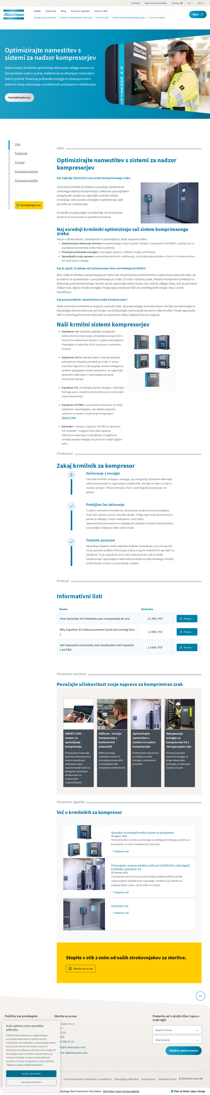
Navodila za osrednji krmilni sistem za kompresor (142, 832)
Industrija (51, 10)
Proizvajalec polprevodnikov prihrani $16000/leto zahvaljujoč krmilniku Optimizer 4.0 (150, 867)
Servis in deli (100, 10)
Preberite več (121, 851)
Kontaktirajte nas (19, 97)
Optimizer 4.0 (119, 906)
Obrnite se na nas (83, 968)
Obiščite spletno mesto (183, 1050)
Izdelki (37, 10)
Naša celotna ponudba (155, 3)
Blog (63, 10)
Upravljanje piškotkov (126, 1079)
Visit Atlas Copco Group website (121, 1091)
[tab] (34, 144)
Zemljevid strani (167, 1079)
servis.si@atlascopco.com (72, 1052)
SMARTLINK (69, 418)
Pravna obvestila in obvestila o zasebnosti (88, 1079)
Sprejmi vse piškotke (31, 1073)
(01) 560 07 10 (66, 1041)
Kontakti (135, 3)
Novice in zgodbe (80, 10)
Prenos (187, 618)
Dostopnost (148, 1079)
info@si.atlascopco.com (71, 1047)
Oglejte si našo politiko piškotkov (24, 1064)
